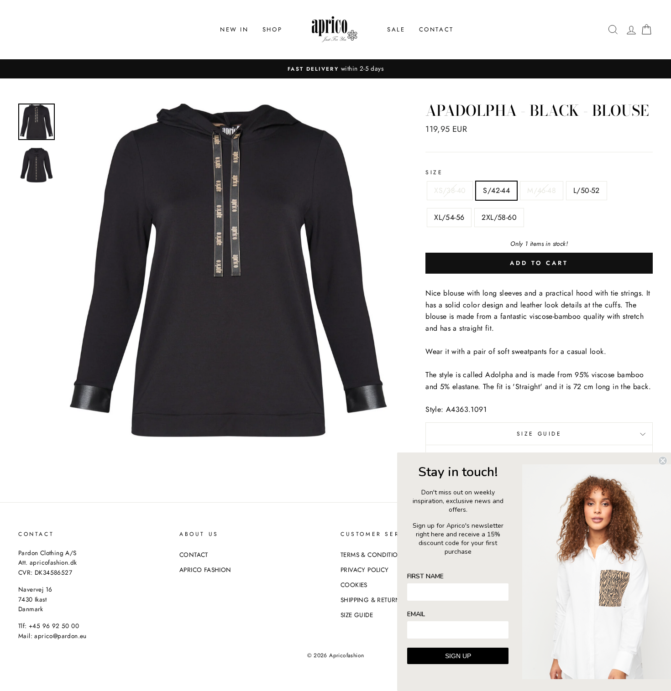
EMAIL (416, 614)
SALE (396, 29)
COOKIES (354, 584)
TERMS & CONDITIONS (373, 554)
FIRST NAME (425, 576)
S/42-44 (496, 190)
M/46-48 (541, 190)
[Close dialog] (662, 460)
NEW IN (234, 29)
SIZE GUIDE (539, 434)
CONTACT (436, 29)
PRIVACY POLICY (365, 569)
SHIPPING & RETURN (371, 599)
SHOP (272, 29)
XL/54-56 (449, 217)
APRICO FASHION (205, 569)
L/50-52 (586, 190)
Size (434, 172)
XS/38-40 (450, 190)
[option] (335, 69)
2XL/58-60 (499, 217)
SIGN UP (458, 656)
